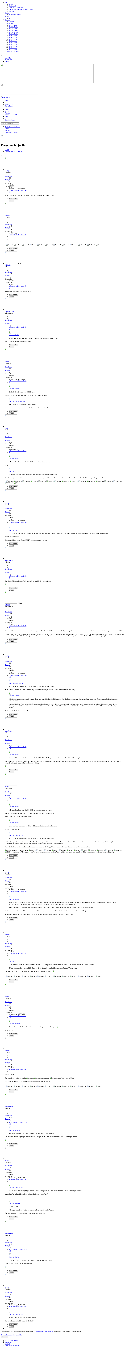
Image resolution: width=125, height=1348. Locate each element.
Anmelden (8, 58)
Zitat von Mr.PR (14, 335)
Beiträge (7, 180)
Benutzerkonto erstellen (8, 1335)
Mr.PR (7, 150)
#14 (10, 955)
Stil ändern (5, 1337)
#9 (9, 627)
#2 (9, 236)
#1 (9, 192)
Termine (7, 113)
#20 (10, 1308)
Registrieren (8, 60)
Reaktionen (8, 176)
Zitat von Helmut (14, 899)
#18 (10, 1181)
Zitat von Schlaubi (14, 388)
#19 (10, 1251)
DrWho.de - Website (11, 115)
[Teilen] (1, 155)
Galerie (7, 111)
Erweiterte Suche (10, 120)
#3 (9, 288)
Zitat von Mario (13, 530)
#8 (9, 578)
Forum (7, 109)
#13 (10, 893)
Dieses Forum (9, 106)
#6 (9, 452)
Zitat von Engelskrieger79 (17, 401)
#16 (10, 1071)
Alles (6, 101)
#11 (10, 748)
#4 (9, 329)
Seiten (6, 116)
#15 (10, 1017)
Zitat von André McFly (16, 683)
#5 (9, 382)
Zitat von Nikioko (14, 1023)
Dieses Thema (9, 104)
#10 (10, 677)
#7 (9, 524)
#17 (10, 1124)
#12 (10, 800)
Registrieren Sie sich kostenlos (43, 1331)
